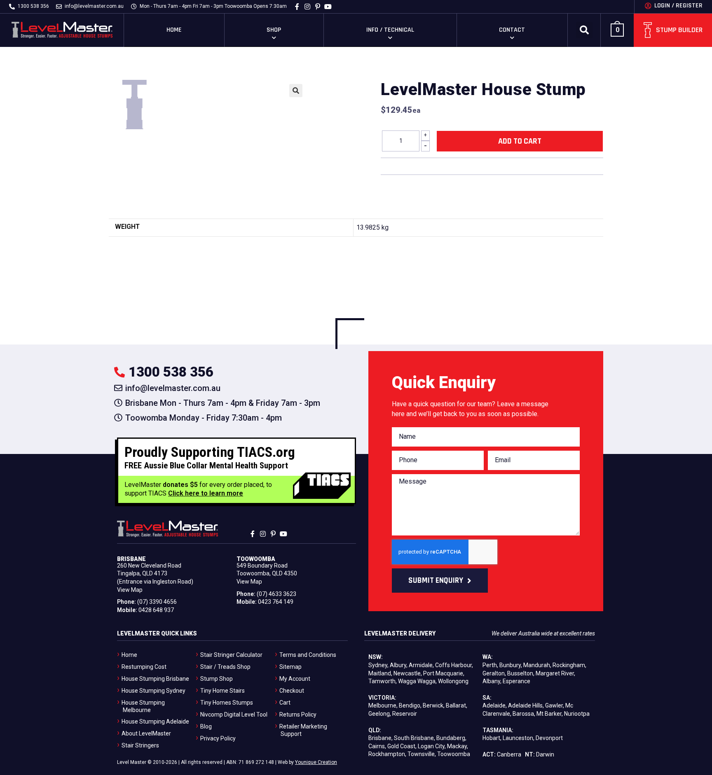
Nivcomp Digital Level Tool (233, 714)
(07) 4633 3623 (276, 594)
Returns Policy (297, 714)
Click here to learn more (205, 493)
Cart (284, 702)
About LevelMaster (146, 733)
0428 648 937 (156, 610)
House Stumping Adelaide (155, 721)
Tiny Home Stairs (222, 690)
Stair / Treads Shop (225, 666)
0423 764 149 (275, 601)
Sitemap (290, 666)
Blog (206, 726)
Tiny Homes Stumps (226, 702)
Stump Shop (216, 678)
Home (174, 30)
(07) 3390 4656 (157, 601)
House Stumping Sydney (153, 690)
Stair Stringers (140, 745)
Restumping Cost (144, 666)
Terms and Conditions (307, 655)
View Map (130, 589)
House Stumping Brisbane (155, 678)
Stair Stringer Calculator (231, 655)
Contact (512, 30)
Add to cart (519, 141)
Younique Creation (316, 762)
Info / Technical (390, 30)
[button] (584, 30)
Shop (274, 30)
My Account (294, 678)
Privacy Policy (218, 738)
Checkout (291, 690)
